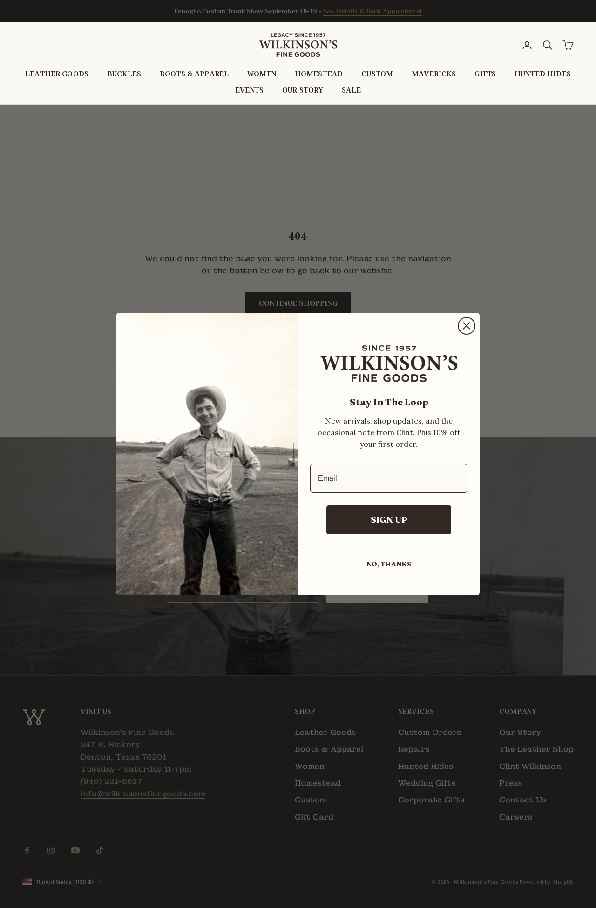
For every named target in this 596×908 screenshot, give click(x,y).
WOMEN (261, 74)
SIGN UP (389, 519)
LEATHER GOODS (56, 74)
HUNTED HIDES (543, 74)
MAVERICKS (434, 74)
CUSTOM (377, 74)
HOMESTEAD (319, 74)
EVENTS (249, 89)
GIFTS (485, 74)
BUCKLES (124, 74)
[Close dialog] (466, 325)
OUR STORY (302, 89)
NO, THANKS (388, 564)
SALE (351, 89)
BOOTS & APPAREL (194, 74)
